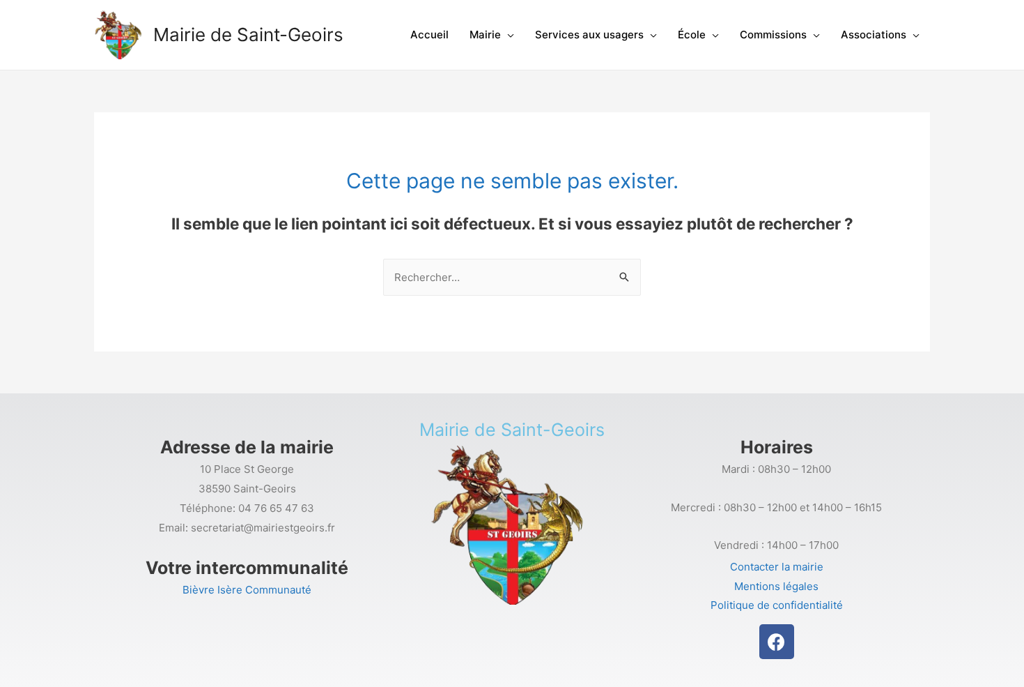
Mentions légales (776, 586)
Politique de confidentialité (777, 605)
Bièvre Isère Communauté (247, 589)
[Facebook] (776, 641)
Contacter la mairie (776, 566)
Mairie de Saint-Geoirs (248, 34)
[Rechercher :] (512, 277)
